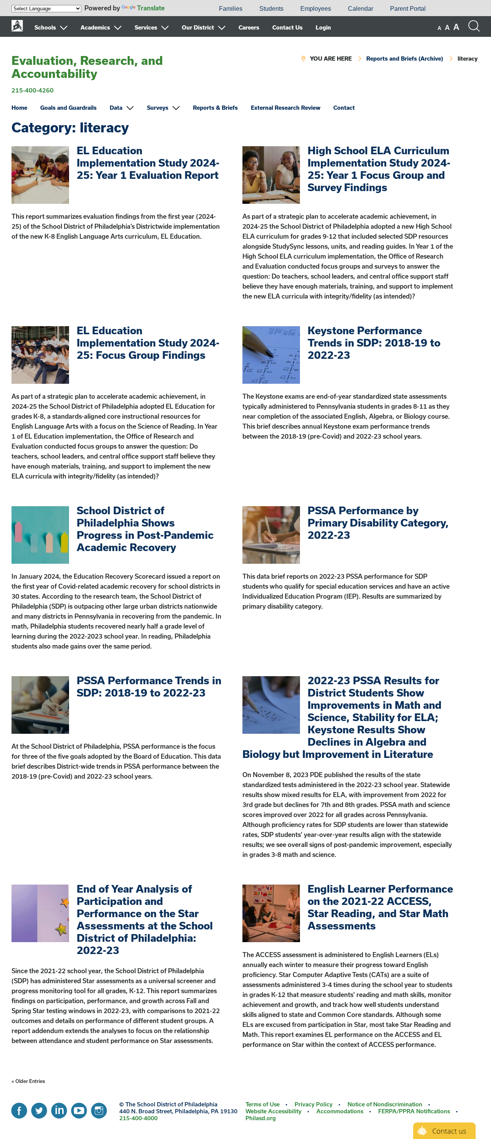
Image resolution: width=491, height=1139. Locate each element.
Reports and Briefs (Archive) (404, 58)
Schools (45, 27)
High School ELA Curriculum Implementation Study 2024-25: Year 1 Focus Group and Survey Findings (379, 168)
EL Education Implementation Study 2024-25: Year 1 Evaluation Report (148, 162)
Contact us (449, 1130)
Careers (249, 27)
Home (19, 107)
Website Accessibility (274, 1111)
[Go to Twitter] (39, 1108)
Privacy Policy (314, 1104)
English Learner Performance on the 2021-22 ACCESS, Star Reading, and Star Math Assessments (380, 907)
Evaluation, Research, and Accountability (87, 66)
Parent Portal (408, 8)
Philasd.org (261, 1118)
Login (323, 27)
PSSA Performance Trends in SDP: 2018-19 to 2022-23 (149, 686)
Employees (315, 8)
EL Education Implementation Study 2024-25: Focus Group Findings (148, 342)
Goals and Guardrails (68, 107)
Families (230, 8)
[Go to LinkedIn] (59, 1108)
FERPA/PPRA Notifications (414, 1111)
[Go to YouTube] (79, 1108)
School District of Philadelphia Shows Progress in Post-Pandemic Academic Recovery (145, 528)
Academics (95, 27)
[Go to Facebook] (19, 1108)
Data (116, 107)
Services (146, 27)
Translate (151, 8)
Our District (198, 27)
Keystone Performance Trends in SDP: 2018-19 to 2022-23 (374, 342)
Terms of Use (263, 1104)
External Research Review (285, 107)
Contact (344, 107)
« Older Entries (28, 1081)
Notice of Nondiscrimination (385, 1104)
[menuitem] (184, 8)
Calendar (360, 8)
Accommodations (339, 1111)
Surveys (157, 107)
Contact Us (287, 27)
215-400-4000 (138, 1118)
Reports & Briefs (215, 107)
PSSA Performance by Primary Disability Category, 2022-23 (378, 522)
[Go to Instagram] (99, 1108)
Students (271, 8)
